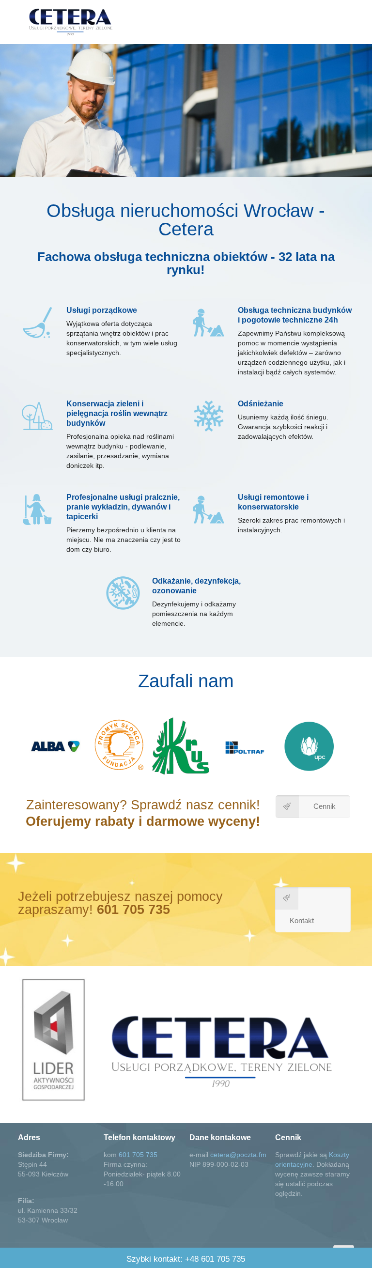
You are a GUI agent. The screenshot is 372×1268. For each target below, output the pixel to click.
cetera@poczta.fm (238, 1155)
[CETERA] (70, 22)
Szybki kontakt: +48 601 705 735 (185, 1259)
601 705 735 (138, 1155)
